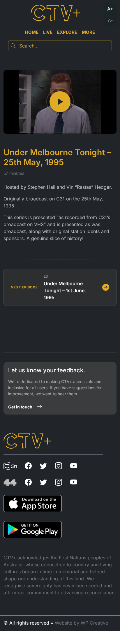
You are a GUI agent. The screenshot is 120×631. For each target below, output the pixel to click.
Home (31, 32)
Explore (67, 32)
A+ (110, 9)
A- (110, 20)
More (88, 32)
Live (47, 32)
